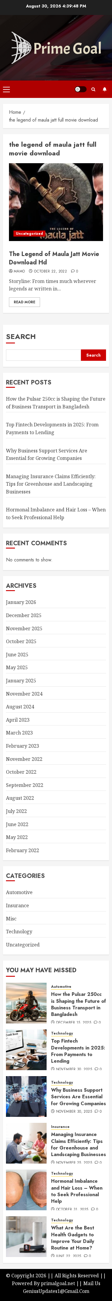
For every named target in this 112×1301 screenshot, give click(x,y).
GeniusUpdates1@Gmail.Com (56, 1291)
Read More (24, 302)
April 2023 (18, 720)
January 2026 (21, 602)
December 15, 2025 (73, 1022)
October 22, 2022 (50, 271)
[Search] (93, 89)
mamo (19, 271)
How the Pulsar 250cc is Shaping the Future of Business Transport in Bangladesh (78, 1004)
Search (21, 336)
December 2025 (24, 615)
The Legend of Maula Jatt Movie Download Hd (54, 258)
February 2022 (22, 850)
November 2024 (24, 693)
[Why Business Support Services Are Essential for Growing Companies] (26, 1096)
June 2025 (17, 654)
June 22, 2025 (68, 1256)
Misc (11, 918)
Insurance (17, 905)
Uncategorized (29, 233)
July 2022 (16, 811)
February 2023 (22, 746)
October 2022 (21, 772)
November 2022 (24, 759)
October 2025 (21, 641)
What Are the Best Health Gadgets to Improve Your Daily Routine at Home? (72, 1237)
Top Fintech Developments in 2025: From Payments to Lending (78, 1051)
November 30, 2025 (74, 1069)
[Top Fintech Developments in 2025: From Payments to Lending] (26, 1049)
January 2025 (21, 680)
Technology (19, 931)
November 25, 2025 (74, 1163)
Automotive (19, 892)
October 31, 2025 (72, 1209)
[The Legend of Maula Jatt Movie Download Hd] (56, 202)
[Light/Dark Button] (81, 89)
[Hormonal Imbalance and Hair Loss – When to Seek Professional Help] (26, 1190)
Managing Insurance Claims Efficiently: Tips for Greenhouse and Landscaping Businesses (51, 484)
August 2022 (20, 798)
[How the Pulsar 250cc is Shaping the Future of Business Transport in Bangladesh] (26, 1003)
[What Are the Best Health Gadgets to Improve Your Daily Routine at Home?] (26, 1236)
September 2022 (24, 785)
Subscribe (104, 89)
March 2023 (19, 732)
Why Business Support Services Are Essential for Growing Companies (78, 1097)
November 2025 (24, 628)
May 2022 (17, 837)
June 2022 (17, 824)
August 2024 (20, 706)
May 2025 (17, 667)
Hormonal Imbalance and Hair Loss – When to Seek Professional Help (76, 1191)
